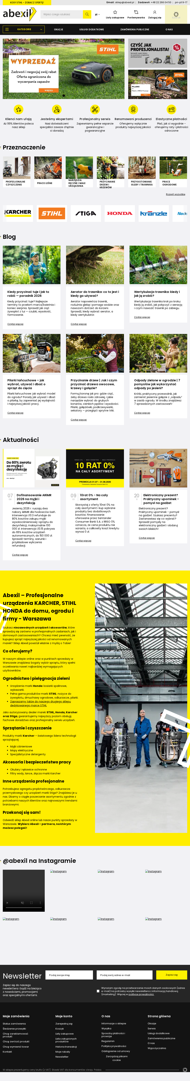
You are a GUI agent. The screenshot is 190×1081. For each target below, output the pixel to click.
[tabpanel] (64, 69)
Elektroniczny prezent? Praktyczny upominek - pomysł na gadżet (161, 499)
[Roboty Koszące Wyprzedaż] (64, 69)
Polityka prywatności (113, 1046)
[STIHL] (52, 213)
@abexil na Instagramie (39, 861)
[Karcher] (18, 213)
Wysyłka (106, 1028)
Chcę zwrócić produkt (16, 1041)
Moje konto (63, 1016)
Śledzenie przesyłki (14, 1028)
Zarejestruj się (64, 1023)
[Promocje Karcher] (157, 53)
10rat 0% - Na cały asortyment (94, 497)
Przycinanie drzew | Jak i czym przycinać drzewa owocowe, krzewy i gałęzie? (94, 384)
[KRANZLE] (154, 213)
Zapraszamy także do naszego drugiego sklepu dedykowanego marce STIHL (40, 703)
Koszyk (59, 1028)
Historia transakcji (66, 1046)
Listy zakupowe (115, 17)
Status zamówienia (14, 1023)
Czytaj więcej (15, 324)
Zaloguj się (154, 17)
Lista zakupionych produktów (66, 1040)
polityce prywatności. (141, 994)
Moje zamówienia (16, 1016)
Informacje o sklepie (113, 1023)
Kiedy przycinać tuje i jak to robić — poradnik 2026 (28, 294)
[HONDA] (120, 213)
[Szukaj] (87, 14)
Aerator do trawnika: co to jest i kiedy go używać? (95, 294)
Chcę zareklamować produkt (15, 1035)
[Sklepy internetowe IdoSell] (185, 1070)
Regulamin (107, 1041)
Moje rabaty (62, 1051)
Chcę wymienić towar (16, 1046)
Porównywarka (136, 17)
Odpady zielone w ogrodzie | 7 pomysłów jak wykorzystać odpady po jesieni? (157, 384)
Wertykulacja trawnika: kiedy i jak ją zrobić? (157, 294)
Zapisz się (172, 975)
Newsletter (22, 976)
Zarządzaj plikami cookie (116, 1058)
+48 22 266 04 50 (161, 2)
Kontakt (7, 1051)
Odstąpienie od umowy (115, 1051)
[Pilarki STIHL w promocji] (157, 84)
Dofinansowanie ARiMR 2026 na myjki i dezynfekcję (34, 499)
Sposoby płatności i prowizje (113, 1035)
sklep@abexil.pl (124, 2)
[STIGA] (86, 213)
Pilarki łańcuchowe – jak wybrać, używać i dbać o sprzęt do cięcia (26, 384)
